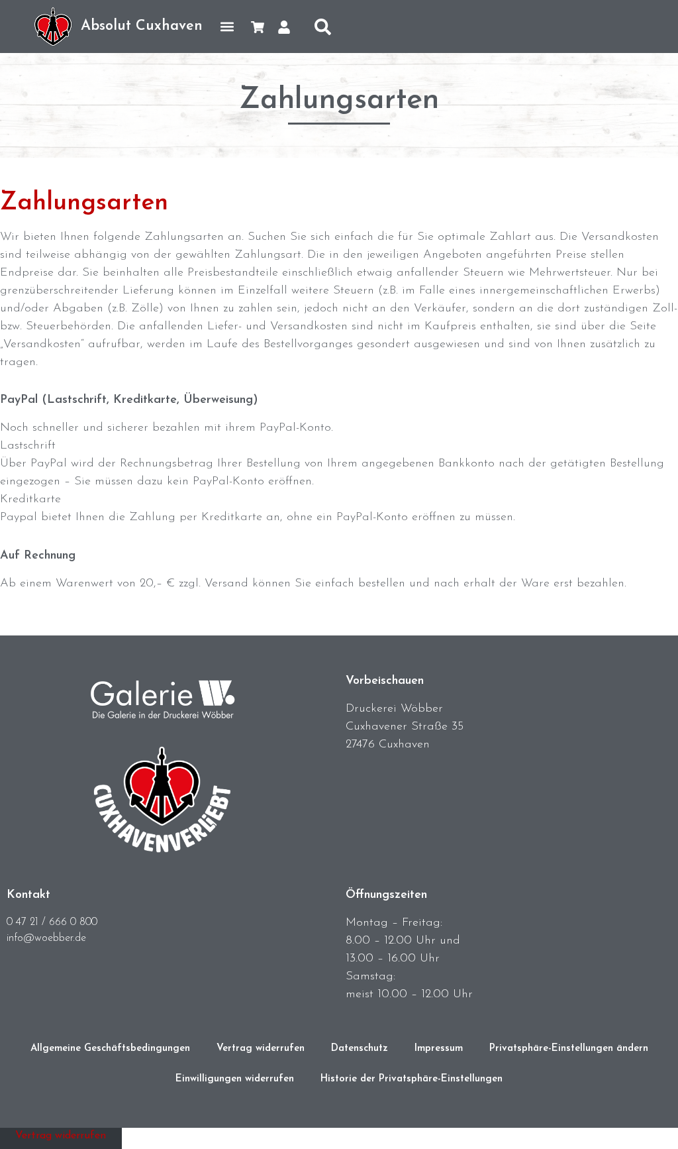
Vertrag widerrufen (261, 1049)
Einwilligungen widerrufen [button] (234, 1079)
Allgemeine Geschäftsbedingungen (110, 1049)
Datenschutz (359, 1049)
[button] (227, 27)
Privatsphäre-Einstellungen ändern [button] (568, 1049)
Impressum (438, 1049)
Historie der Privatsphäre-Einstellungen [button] (411, 1079)
